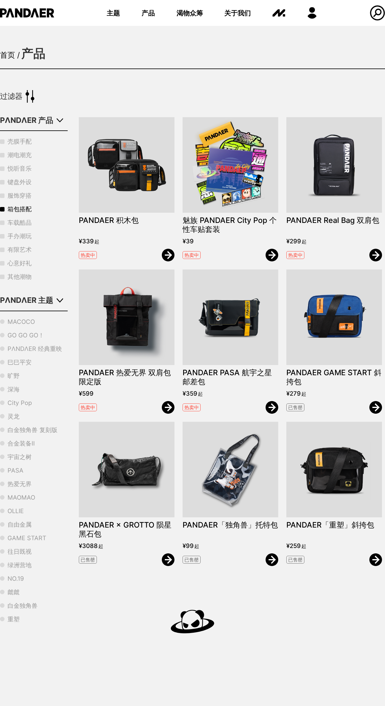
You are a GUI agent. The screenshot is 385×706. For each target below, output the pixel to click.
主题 (113, 13)
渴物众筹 (190, 13)
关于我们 (237, 13)
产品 (148, 13)
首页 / (10, 54)
